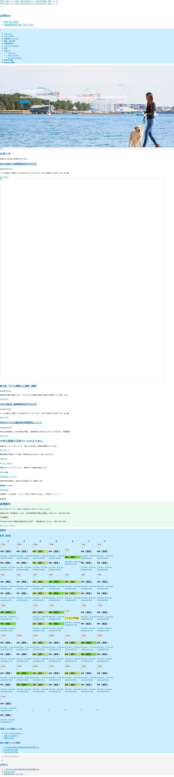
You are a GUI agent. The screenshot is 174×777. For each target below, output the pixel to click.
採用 (5, 48)
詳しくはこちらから (7, 525)
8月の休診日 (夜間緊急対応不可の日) (18, 163)
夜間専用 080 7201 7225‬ (13, 774)
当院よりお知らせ (13, 55)
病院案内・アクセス (11, 38)
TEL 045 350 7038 (11, 750)
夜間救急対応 (9, 43)
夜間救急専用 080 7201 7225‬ (19, 24)
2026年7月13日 (6, 169)
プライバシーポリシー (11, 756)
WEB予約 (7, 60)
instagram (8, 62)
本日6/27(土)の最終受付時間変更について (21, 422)
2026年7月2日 (5, 391)
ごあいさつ (8, 34)
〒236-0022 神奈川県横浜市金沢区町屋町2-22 (21, 747)
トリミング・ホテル (11, 46)
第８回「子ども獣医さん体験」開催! (18, 385)
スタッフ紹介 (9, 36)
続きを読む (25, 102)
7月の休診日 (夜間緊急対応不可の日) (18, 404)
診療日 (3, 530)
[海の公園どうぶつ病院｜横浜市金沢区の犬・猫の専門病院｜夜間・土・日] (29, 3)
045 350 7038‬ (11, 21)
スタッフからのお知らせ (15, 58)
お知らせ (7, 51)
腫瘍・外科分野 (9, 41)
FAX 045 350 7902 (11, 752)
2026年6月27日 (6, 427)
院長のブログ (12, 53)
